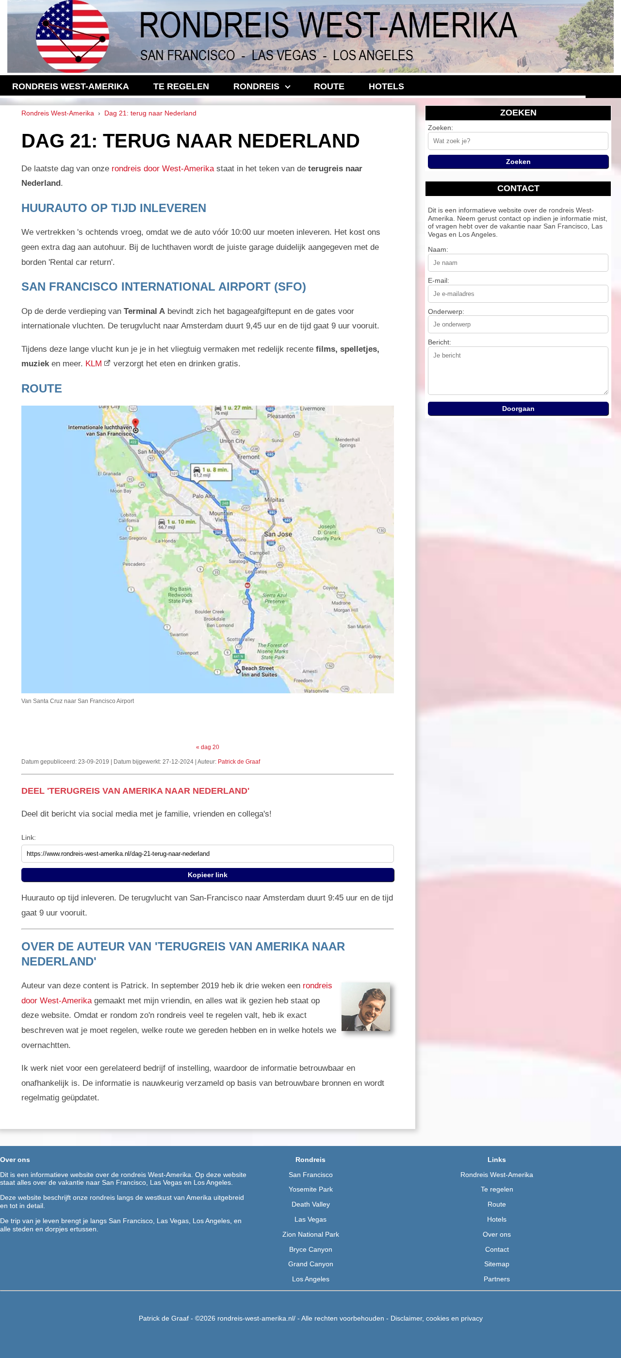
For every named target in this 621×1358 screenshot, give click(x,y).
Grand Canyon (310, 1264)
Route (497, 1204)
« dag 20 (207, 747)
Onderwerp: (446, 311)
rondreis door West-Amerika (163, 168)
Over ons (497, 1234)
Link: (28, 837)
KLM (93, 363)
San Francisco (311, 1174)
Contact (497, 1249)
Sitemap (496, 1264)
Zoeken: (440, 127)
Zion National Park (310, 1234)
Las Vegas (310, 1219)
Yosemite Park (311, 1189)
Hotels (497, 1219)
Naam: (438, 249)
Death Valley (311, 1204)
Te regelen (497, 1189)
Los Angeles (310, 1279)
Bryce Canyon (310, 1249)
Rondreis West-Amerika (496, 1174)
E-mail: (438, 280)
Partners (497, 1279)
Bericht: (439, 342)
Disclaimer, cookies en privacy (437, 1318)
